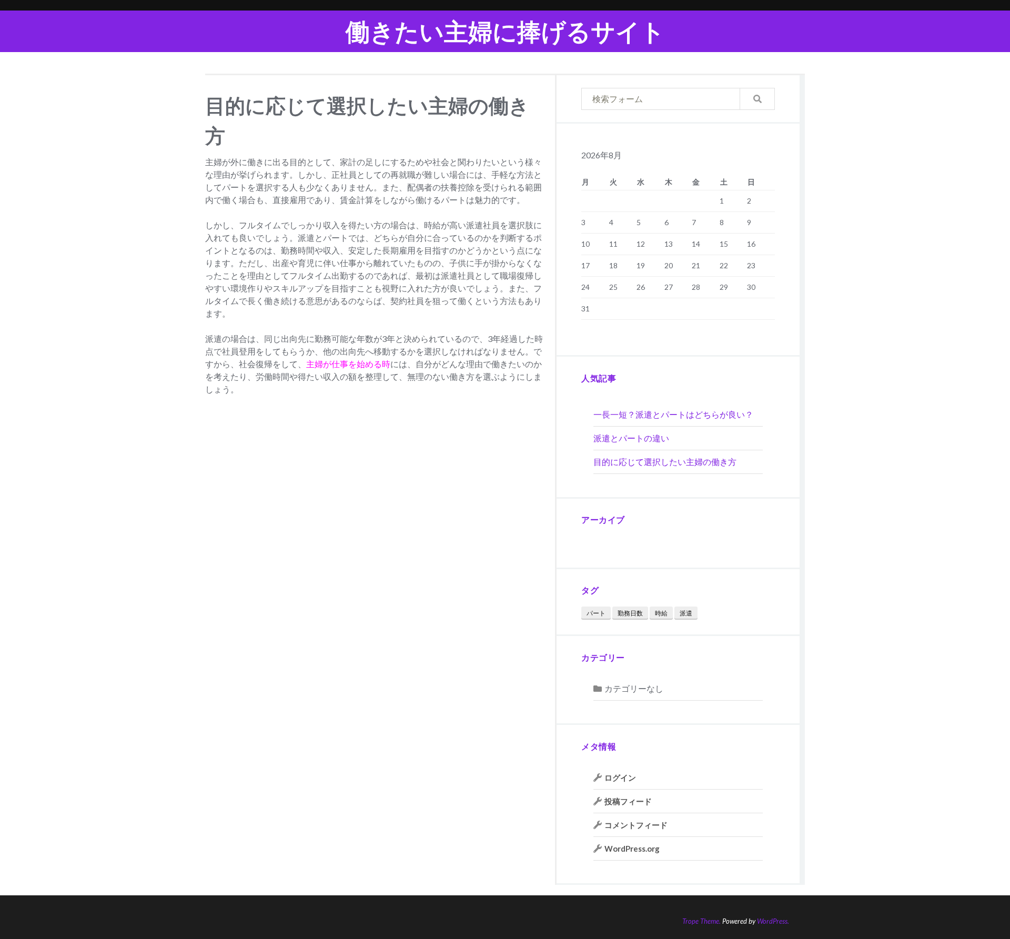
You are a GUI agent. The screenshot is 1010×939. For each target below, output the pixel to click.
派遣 (686, 613)
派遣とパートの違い (631, 438)
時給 (661, 613)
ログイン (620, 777)
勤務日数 (630, 613)
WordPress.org (632, 848)
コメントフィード (636, 825)
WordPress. (773, 921)
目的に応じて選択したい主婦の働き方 (664, 462)
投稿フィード (628, 801)
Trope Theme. (701, 921)
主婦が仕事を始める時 (348, 364)
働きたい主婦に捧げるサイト (505, 31)
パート (596, 613)
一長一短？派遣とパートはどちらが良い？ (673, 414)
